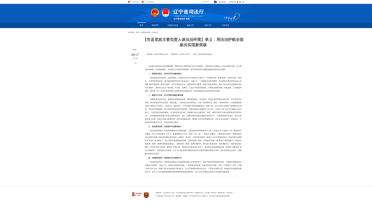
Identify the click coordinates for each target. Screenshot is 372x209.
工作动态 (155, 32)
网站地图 (178, 196)
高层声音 (155, 25)
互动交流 (225, 25)
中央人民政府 (135, 2)
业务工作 (208, 25)
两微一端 (241, 2)
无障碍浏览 (232, 2)
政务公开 (190, 25)
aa (223, 12)
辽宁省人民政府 (149, 2)
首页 (141, 25)
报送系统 (223, 2)
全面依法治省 (172, 25)
